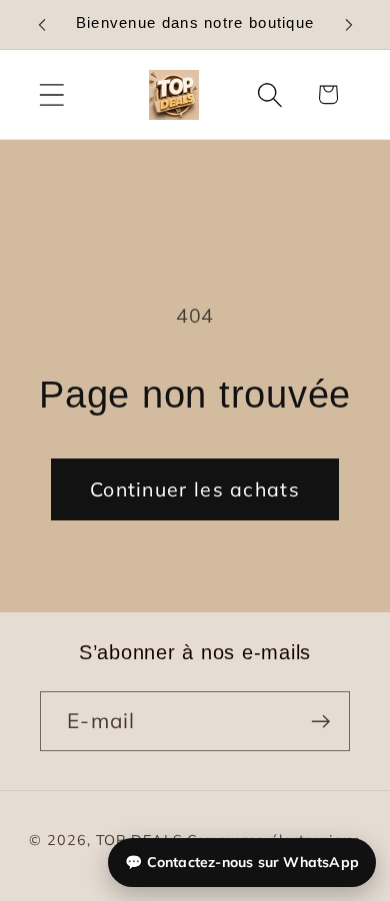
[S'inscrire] (320, 721)
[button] (51, 94)
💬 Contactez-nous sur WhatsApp (242, 862)
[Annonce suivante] (349, 25)
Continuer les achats (195, 488)
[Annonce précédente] (42, 25)
